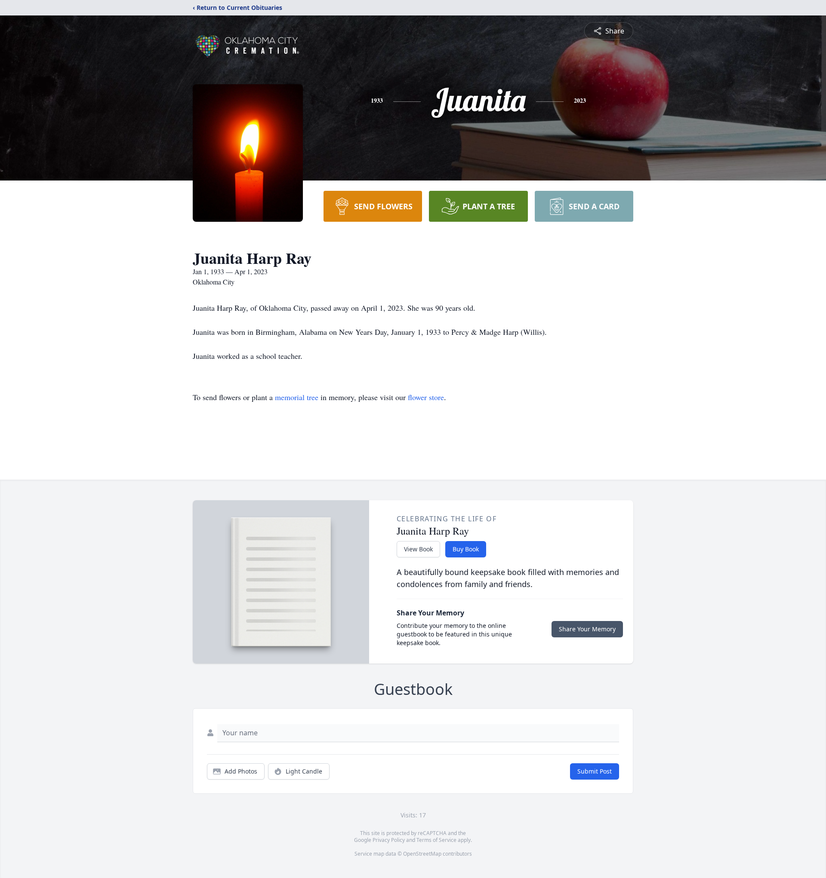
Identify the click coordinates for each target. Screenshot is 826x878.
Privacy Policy (389, 840)
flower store (426, 397)
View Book (418, 549)
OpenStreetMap (422, 853)
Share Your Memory (587, 629)
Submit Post (594, 771)
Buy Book (466, 549)
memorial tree (296, 397)
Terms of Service (436, 840)
